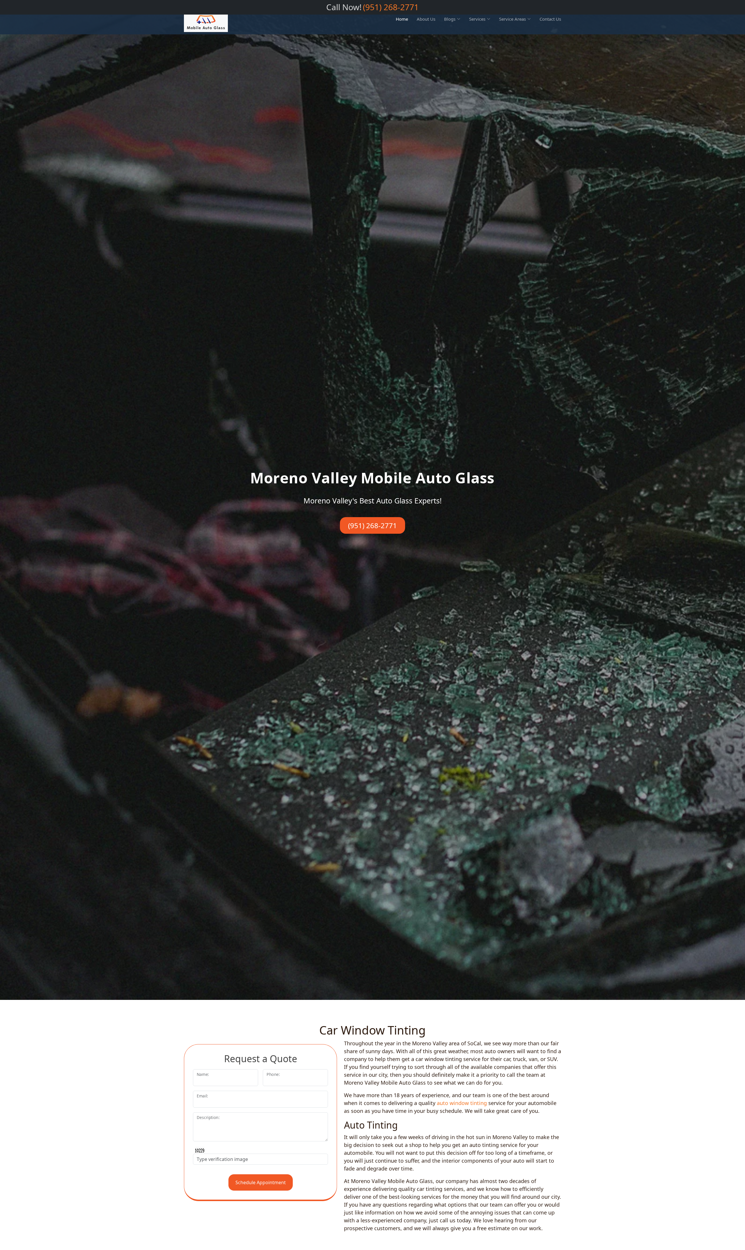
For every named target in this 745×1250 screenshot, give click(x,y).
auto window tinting (462, 1102)
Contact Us (550, 19)
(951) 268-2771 (391, 7)
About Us (426, 19)
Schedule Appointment (260, 1182)
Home (402, 19)
